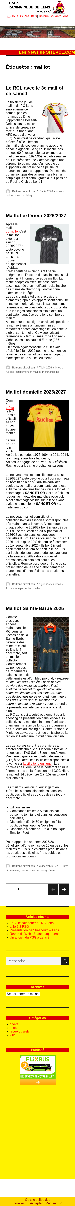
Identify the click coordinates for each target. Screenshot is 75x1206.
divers (14, 1024)
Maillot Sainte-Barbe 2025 (35, 608)
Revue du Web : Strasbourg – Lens (34, 934)
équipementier (23, 371)
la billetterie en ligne (37, 763)
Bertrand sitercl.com (24, 191)
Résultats (30, 16)
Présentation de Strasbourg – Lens (34, 930)
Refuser (51, 1203)
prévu (10, 407)
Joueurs (17, 16)
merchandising (23, 195)
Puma (51, 870)
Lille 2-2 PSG (19, 926)
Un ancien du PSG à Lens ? (29, 937)
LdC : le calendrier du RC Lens (32, 923)
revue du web (19, 1031)
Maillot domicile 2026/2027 (36, 392)
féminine (14, 870)
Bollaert (55, 16)
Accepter (36, 1203)
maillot (9, 195)
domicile (12, 231)
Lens (64, 16)
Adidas (10, 371)
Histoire (43, 16)
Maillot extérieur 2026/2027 (36, 215)
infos (59, 191)
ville (13, 1035)
